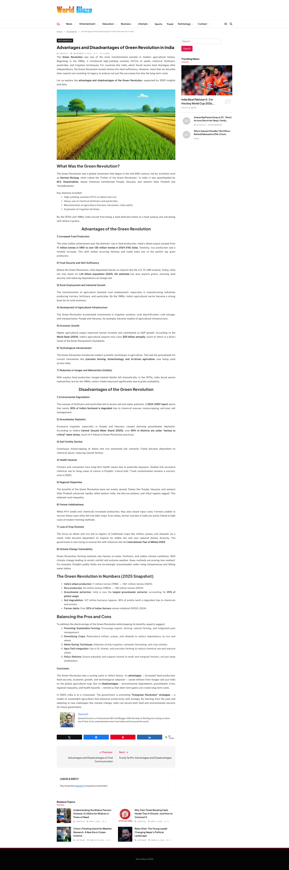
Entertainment (87, 23)
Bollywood (200, 125)
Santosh (63, 53)
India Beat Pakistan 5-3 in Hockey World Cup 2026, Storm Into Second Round (197, 103)
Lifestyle (143, 23)
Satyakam (80, 840)
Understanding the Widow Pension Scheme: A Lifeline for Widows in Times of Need (92, 813)
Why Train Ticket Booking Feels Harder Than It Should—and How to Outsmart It (154, 813)
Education (108, 23)
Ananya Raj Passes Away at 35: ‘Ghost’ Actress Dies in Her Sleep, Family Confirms (213, 120)
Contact (202, 23)
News (69, 23)
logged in (79, 785)
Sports (158, 23)
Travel (170, 23)
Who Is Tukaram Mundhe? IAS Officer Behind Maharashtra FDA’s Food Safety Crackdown (212, 134)
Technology (184, 23)
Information (65, 40)
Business (126, 23)
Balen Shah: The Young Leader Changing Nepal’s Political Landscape (151, 832)
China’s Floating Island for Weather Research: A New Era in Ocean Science (92, 832)
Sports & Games (189, 108)
